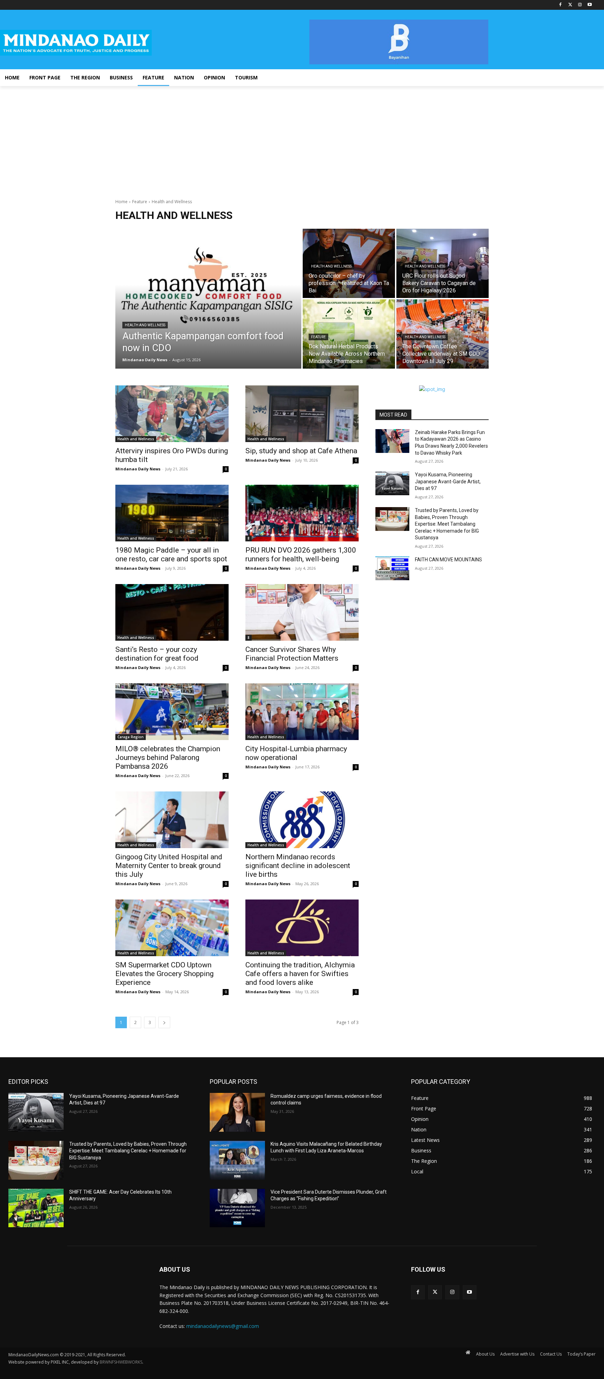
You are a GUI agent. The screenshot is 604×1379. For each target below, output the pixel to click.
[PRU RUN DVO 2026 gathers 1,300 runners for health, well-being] (302, 513)
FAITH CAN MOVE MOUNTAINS (448, 559)
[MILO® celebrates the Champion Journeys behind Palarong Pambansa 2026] (172, 711)
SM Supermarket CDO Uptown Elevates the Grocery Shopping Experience (164, 974)
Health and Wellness (145, 325)
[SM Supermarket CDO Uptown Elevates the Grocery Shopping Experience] (172, 928)
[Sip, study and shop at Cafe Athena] (302, 413)
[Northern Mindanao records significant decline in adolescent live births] (302, 819)
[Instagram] (580, 5)
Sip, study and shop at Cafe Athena (301, 451)
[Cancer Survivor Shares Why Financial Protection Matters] (302, 612)
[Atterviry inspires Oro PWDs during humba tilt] (172, 413)
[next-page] (164, 1022)
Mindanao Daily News (137, 468)
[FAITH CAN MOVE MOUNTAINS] (392, 568)
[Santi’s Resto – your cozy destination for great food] (172, 612)
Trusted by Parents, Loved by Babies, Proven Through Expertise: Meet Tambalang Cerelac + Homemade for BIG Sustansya (447, 523)
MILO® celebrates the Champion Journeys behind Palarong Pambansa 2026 (167, 757)
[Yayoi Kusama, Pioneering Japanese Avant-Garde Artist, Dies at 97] (392, 483)
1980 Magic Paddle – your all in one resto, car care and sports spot (171, 554)
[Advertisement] (302, 138)
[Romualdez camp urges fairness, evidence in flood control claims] (237, 1112)
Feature (139, 202)
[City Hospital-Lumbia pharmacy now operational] (302, 711)
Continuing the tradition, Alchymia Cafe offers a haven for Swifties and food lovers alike (300, 974)
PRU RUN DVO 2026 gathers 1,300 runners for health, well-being (300, 554)
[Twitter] (570, 5)
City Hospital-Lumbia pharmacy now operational (296, 753)
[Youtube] (589, 5)
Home (121, 202)
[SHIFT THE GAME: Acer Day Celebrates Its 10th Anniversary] (36, 1208)
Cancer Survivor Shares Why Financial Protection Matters (291, 653)
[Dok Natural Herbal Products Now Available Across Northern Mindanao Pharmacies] (349, 334)
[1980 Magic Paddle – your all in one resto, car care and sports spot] (172, 513)
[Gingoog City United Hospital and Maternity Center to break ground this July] (172, 819)
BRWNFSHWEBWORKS (121, 1362)
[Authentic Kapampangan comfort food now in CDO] (208, 299)
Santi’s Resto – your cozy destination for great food (157, 653)
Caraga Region (130, 736)
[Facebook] (560, 5)
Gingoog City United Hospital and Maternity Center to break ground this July (168, 866)
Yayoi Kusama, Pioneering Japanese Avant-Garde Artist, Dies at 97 (448, 481)
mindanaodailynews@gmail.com (222, 1326)
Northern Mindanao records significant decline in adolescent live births (297, 866)
